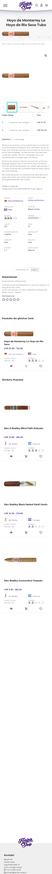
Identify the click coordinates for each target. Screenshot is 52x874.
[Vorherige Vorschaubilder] (4, 107)
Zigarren (10, 44)
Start (3, 44)
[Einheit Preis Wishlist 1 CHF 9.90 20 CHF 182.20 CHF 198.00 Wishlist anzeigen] (40, 610)
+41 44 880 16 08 (13, 870)
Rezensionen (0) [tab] (22, 270)
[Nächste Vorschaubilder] (48, 107)
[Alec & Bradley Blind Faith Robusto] (26, 408)
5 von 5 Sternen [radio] (18, 299)
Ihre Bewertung (8, 296)
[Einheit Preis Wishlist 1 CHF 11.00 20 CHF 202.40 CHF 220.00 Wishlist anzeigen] (40, 457)
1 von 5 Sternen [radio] (3, 299)
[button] (45, 55)
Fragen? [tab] (34, 270)
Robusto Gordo (34, 209)
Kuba (33, 189)
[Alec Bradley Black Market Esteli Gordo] (26, 485)
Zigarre (39, 189)
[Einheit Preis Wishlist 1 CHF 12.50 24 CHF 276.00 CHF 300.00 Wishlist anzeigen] (40, 533)
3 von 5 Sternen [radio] (10, 299)
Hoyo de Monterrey (22, 189)
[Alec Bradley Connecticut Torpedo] (26, 561)
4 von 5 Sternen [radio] (14, 299)
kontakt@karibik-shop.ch (16, 872)
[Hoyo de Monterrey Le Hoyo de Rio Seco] (26, 335)
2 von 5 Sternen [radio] (7, 299)
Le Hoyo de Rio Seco (36, 200)
